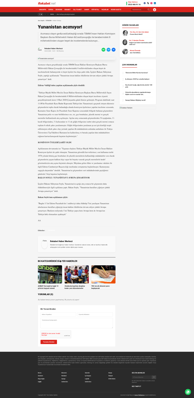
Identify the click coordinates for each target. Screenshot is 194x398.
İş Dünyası (88, 375)
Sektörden (64, 381)
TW (109, 49)
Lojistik (87, 379)
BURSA (50, 9)
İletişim (110, 375)
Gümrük (87, 373)
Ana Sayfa (41, 20)
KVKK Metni (111, 379)
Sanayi (63, 379)
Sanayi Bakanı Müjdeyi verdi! (135, 100)
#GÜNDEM (51, 230)
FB (113, 49)
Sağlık (39, 381)
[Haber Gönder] (188, 392)
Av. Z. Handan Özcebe (136, 40)
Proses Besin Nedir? (136, 34)
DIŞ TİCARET (77, 9)
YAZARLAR (105, 9)
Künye (110, 373)
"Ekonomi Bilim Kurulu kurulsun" (136, 73)
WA (103, 49)
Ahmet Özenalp (135, 50)
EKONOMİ (59, 9)
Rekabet (63, 375)
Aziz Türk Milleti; (135, 53)
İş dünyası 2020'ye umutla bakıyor (137, 79)
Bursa (39, 373)
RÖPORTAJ (95, 9)
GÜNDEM (48, 20)
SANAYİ (86, 9)
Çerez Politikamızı (139, 395)
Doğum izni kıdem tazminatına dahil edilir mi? (140, 43)
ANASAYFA (42, 9)
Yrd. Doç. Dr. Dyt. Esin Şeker (139, 32)
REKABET (67, 9)
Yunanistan (87, 103)
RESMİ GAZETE (116, 9)
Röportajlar (41, 379)
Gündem (40, 375)
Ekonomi (64, 373)
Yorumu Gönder (48, 342)
